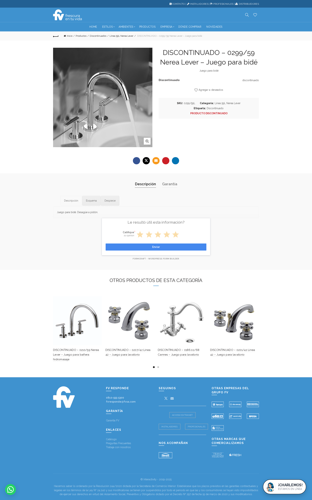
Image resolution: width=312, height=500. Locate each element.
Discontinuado (215, 108)
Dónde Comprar (190, 26)
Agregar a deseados (211, 89)
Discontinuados (98, 36)
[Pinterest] (165, 160)
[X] (146, 160)
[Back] (55, 36)
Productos (147, 26)
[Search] (247, 15)
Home (93, 26)
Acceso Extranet (182, 415)
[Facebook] (136, 160)
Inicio (69, 36)
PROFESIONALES (223, 4)
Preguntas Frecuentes (118, 443)
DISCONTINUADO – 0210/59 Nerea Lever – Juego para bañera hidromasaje (76, 354)
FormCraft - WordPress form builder (156, 259)
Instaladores (169, 426)
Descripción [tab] (145, 184)
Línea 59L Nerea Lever (121, 36)
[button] (10, 489)
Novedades (214, 26)
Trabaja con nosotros (118, 447)
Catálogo (111, 439)
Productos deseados (255, 15)
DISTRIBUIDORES (249, 4)
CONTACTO (178, 4)
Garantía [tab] (169, 184)
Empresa (166, 26)
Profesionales (196, 426)
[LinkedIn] (175, 160)
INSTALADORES (199, 4)
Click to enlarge (147, 141)
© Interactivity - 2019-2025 (156, 479)
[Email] (156, 160)
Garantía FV (112, 420)
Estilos (107, 26)
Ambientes (126, 26)
